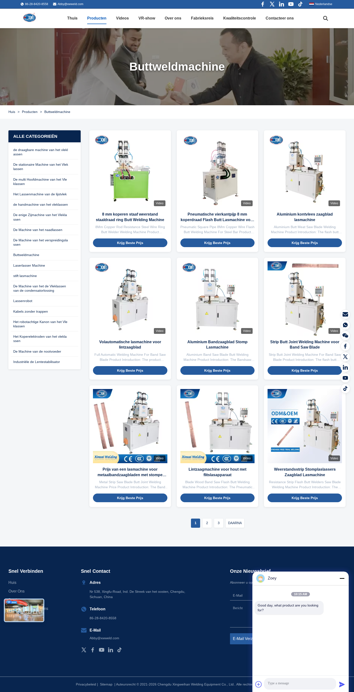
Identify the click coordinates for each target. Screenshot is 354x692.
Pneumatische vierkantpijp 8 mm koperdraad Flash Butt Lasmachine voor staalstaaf (217, 219)
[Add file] (258, 684)
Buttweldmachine (26, 255)
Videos (122, 18)
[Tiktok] (300, 4)
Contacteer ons (280, 18)
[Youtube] (291, 4)
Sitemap (106, 684)
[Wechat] (345, 335)
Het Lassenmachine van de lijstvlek (40, 194)
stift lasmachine (25, 276)
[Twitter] (272, 4)
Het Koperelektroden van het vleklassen (40, 339)
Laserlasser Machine (29, 265)
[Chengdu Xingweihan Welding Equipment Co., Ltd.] (30, 18)
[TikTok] (119, 650)
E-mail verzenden (248, 639)
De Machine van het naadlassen (37, 230)
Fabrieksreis (202, 18)
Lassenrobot (22, 301)
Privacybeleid (86, 684)
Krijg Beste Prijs (130, 243)
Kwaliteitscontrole (239, 18)
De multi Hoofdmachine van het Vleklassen (40, 182)
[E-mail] (345, 314)
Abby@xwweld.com (70, 4)
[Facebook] (263, 4)
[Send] (342, 684)
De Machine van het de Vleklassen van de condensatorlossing (39, 288)
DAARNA (235, 523)
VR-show (146, 18)
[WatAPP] (345, 325)
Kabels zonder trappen (30, 311)
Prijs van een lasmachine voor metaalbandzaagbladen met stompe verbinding (130, 474)
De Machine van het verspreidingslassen (40, 242)
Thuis (72, 18)
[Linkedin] (281, 4)
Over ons (173, 18)
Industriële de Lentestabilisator (36, 362)
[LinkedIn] (345, 367)
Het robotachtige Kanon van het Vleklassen (40, 324)
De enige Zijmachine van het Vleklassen (40, 217)
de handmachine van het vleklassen (40, 204)
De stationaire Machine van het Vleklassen (40, 167)
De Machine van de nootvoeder (37, 351)
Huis (11, 112)
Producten (96, 18)
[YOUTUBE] (345, 378)
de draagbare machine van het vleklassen (40, 152)
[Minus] (342, 578)
